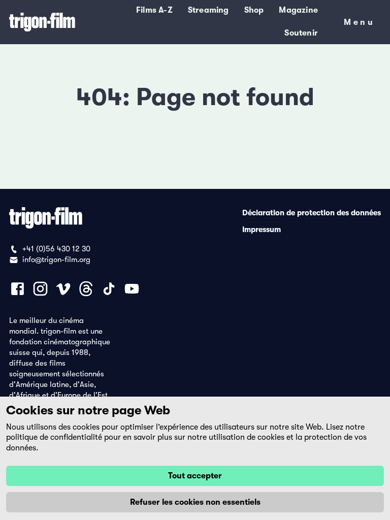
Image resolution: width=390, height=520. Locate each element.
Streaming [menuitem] (208, 10)
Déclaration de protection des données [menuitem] (311, 212)
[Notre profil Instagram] (40, 288)
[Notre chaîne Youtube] (131, 288)
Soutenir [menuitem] (301, 33)
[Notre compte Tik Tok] (109, 288)
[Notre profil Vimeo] (63, 288)
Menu (359, 24)
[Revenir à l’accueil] (42, 22)
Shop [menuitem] (254, 10)
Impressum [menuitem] (261, 229)
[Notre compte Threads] (86, 288)
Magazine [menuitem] (298, 10)
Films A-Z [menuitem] (154, 10)
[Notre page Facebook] (17, 288)
